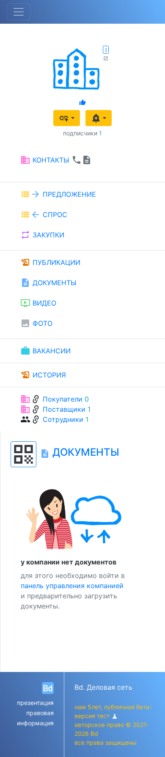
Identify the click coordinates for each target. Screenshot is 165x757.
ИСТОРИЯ (43, 375)
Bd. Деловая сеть (103, 687)
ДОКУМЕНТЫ (48, 283)
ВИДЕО (38, 303)
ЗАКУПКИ (42, 235)
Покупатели (62, 399)
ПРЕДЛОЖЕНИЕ (58, 194)
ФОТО (36, 323)
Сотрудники (63, 419)
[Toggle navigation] (18, 11)
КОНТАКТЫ (56, 160)
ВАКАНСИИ (45, 351)
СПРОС (43, 214)
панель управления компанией (72, 585)
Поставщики (64, 409)
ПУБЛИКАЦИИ (50, 262)
